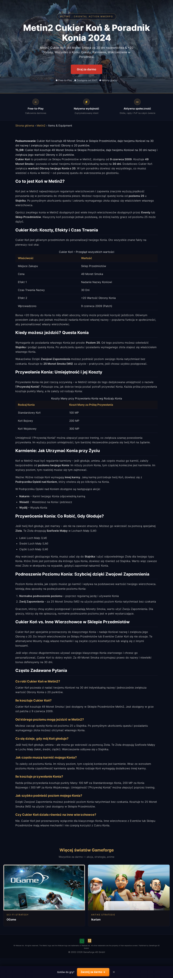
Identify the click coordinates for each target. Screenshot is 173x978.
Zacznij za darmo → (93, 972)
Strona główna (24, 125)
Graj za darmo (86, 69)
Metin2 (41, 125)
